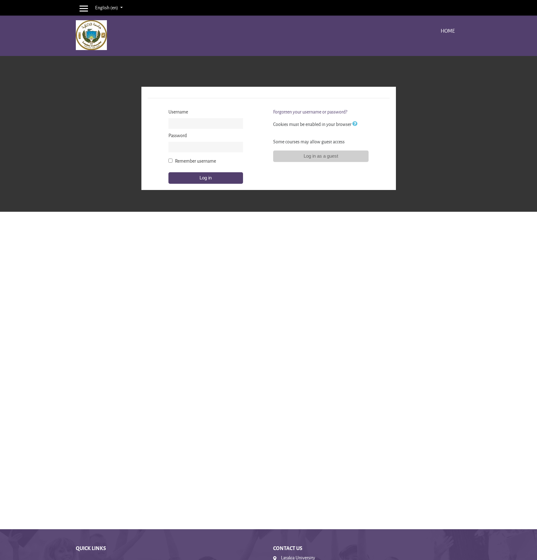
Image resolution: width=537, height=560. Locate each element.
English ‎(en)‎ (107, 7)
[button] (356, 124)
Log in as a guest (321, 156)
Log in (206, 177)
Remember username (195, 161)
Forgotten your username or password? (310, 112)
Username (178, 112)
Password (177, 135)
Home (448, 30)
